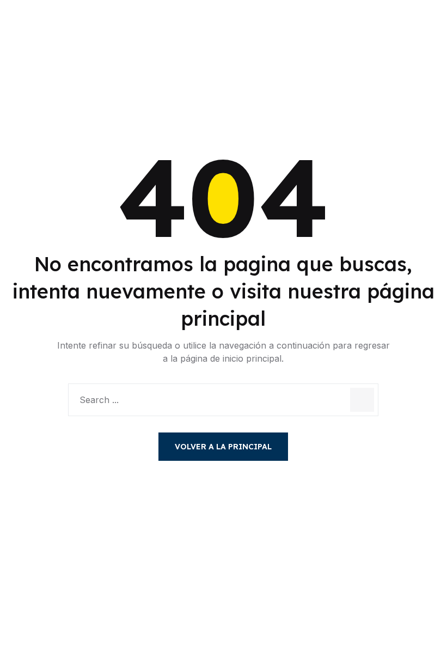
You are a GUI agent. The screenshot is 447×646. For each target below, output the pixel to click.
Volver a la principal (223, 447)
